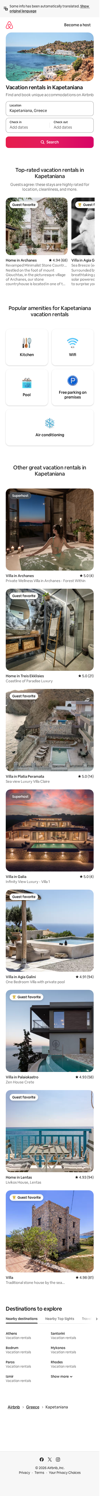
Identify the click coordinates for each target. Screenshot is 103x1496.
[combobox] (50, 111)
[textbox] (28, 127)
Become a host (77, 24)
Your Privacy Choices (65, 1472)
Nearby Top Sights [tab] (59, 1319)
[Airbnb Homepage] (9, 24)
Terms (39, 1472)
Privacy (24, 1472)
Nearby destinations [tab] (22, 1319)
